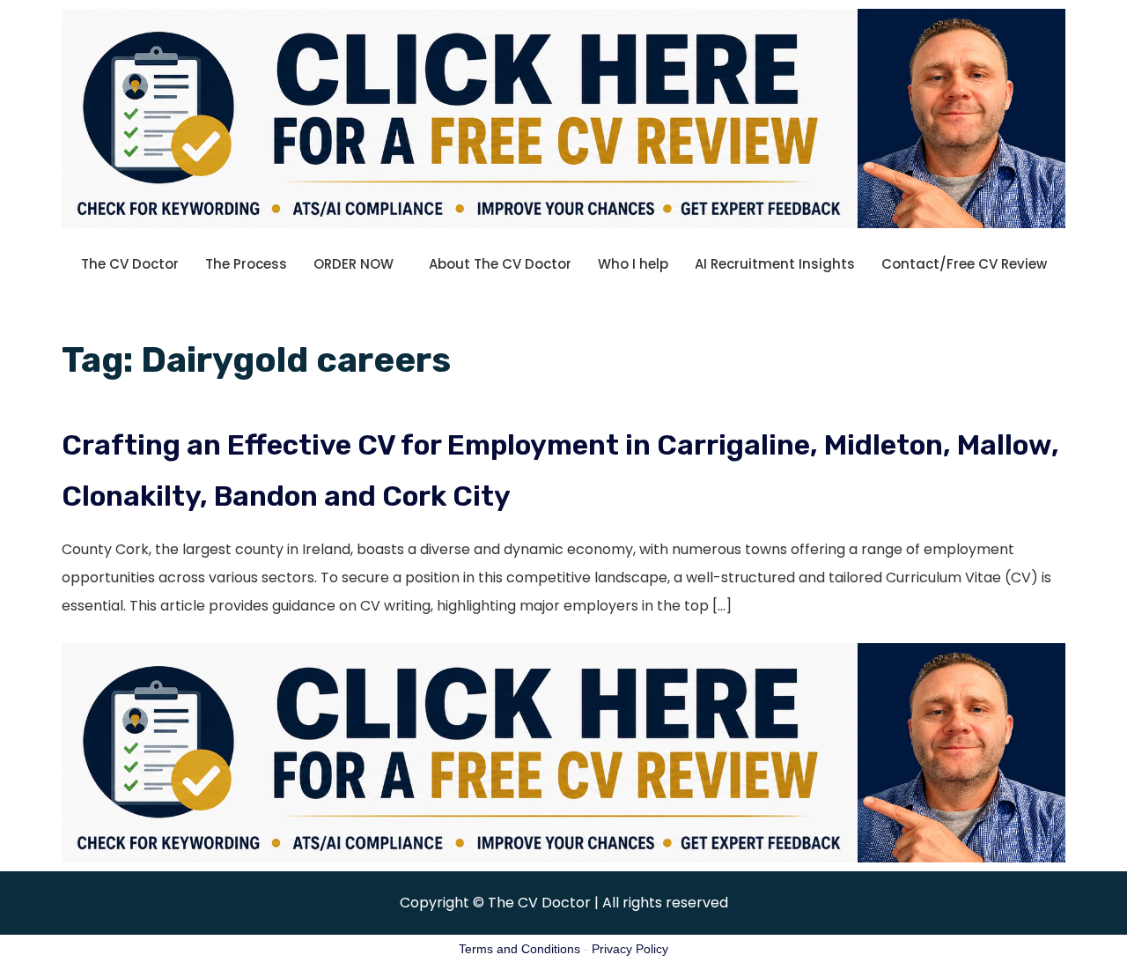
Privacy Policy (630, 949)
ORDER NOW (353, 264)
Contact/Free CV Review (964, 264)
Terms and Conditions (519, 949)
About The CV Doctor (500, 264)
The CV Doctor (130, 264)
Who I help (633, 264)
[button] (358, 264)
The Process (246, 264)
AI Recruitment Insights (775, 264)
